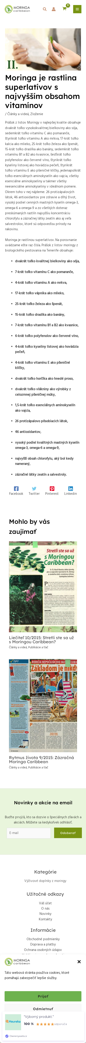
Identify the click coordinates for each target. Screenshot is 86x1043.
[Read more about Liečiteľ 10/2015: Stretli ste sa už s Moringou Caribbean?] (43, 586)
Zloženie (36, 114)
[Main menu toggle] (77, 9)
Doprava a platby (43, 944)
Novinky (45, 914)
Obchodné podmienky (43, 939)
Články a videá (18, 114)
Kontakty (45, 919)
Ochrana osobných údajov (43, 950)
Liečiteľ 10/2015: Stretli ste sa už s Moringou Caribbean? (41, 639)
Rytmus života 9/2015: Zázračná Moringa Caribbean (41, 759)
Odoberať (68, 833)
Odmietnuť (43, 1009)
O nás (45, 908)
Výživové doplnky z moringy (45, 881)
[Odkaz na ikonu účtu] (54, 9)
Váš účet (45, 903)
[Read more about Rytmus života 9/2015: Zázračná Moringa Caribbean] (43, 705)
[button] (79, 961)
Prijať (43, 996)
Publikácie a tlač (38, 647)
